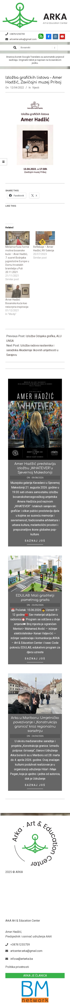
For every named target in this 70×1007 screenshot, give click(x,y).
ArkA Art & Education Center (22, 920)
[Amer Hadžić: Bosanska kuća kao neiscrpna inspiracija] (17, 291)
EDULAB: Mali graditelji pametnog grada (35, 598)
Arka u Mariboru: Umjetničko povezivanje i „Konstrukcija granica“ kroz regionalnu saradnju (35, 724)
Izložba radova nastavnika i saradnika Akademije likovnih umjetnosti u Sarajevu (32, 350)
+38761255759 (17, 34)
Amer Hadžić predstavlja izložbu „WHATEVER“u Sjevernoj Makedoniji (35, 468)
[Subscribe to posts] (40, 35)
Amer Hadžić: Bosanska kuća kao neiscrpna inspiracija (16, 303)
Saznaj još (35, 540)
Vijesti (35, 87)
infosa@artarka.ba (21, 959)
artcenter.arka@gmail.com (23, 39)
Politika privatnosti (17, 967)
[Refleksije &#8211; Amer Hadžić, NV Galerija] (45, 238)
